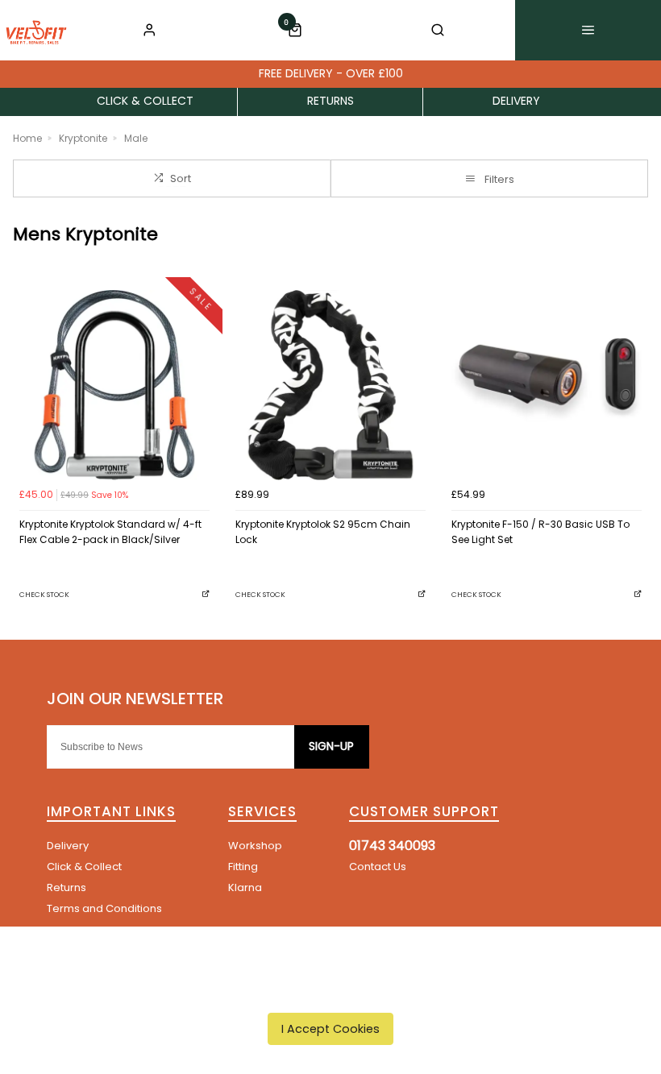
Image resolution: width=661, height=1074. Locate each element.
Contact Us (377, 866)
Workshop (255, 845)
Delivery (68, 845)
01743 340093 (392, 845)
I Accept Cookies (330, 1029)
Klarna (245, 887)
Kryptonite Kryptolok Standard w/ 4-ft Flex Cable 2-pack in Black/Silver (110, 531)
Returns (66, 887)
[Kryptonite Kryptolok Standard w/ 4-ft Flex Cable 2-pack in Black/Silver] (114, 385)
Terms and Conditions (104, 908)
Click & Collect (84, 866)
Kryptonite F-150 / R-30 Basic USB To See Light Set (540, 531)
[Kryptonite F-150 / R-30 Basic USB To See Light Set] (546, 385)
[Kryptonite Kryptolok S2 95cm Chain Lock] (330, 385)
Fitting (243, 866)
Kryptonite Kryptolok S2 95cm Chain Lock (322, 531)
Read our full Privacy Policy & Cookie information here (331, 992)
